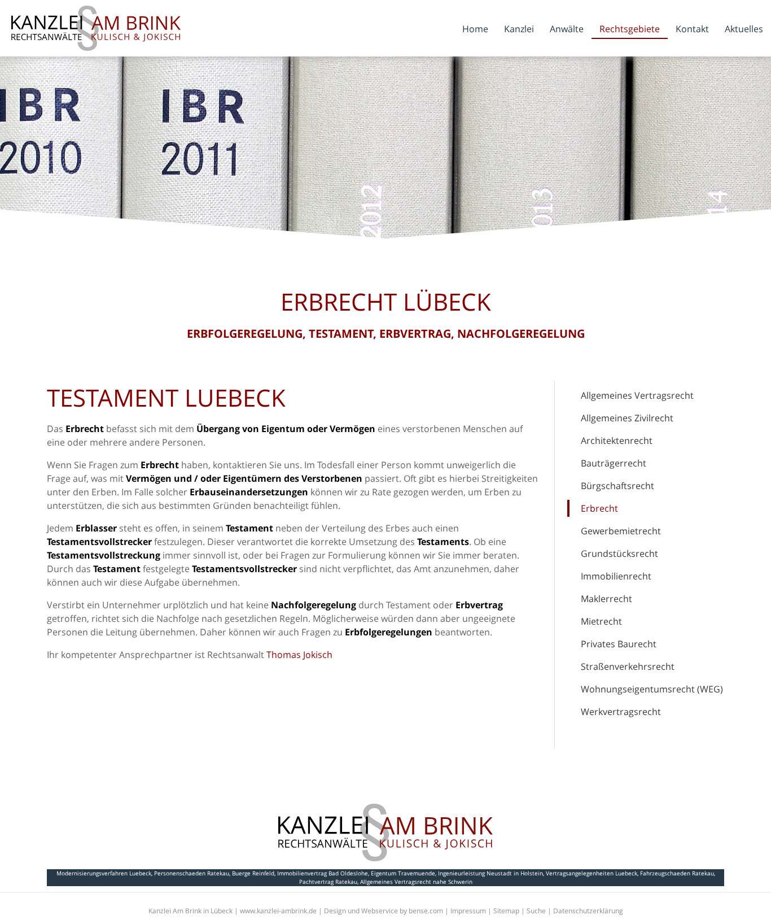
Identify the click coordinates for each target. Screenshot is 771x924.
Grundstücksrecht (619, 553)
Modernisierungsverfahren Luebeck (103, 873)
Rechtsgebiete (629, 29)
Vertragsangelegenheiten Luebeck (591, 873)
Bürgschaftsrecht (617, 486)
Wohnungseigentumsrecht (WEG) (652, 689)
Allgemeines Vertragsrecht (637, 395)
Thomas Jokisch (299, 654)
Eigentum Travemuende (403, 873)
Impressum (468, 911)
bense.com (426, 911)
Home (475, 29)
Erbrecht (599, 508)
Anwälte (567, 29)
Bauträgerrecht (613, 463)
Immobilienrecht (616, 576)
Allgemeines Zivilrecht (627, 418)
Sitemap (506, 911)
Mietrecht (601, 621)
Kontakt (692, 29)
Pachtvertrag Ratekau (328, 882)
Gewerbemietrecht (621, 531)
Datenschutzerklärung (588, 911)
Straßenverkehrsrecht (627, 666)
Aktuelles (744, 29)
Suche (536, 911)
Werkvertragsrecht (621, 711)
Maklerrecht (606, 598)
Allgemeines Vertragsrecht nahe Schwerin (416, 882)
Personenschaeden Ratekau (191, 873)
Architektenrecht (616, 440)
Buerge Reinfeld (253, 873)
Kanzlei (519, 29)
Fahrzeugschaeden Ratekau (677, 873)
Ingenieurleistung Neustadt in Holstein (490, 873)
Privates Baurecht (618, 644)
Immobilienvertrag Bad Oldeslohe (322, 873)
